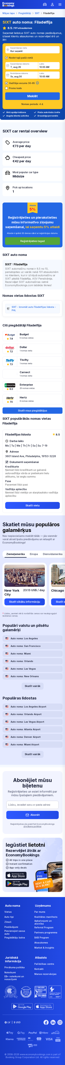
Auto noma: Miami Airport (25, 744)
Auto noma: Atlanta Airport (26, 729)
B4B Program (41, 937)
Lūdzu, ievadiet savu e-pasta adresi (29, 804)
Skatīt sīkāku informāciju (24, 601)
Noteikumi (10, 972)
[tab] (15, 554)
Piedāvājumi (11, 927)
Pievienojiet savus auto (14, 932)
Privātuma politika (14, 967)
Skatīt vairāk (32, 686)
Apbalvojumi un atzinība (43, 922)
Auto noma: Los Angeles (24, 638)
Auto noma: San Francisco (26, 646)
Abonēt (35, 814)
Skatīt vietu (33, 505)
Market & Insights (44, 947)
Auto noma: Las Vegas (23, 668)
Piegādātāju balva (14, 937)
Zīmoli (7, 922)
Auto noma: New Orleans (25, 676)
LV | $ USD (14, 1022)
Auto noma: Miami (21, 653)
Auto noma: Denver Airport (26, 737)
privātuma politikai (32, 826)
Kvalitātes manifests (45, 917)
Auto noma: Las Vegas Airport (27, 721)
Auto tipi (9, 917)
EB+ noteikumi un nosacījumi (14, 978)
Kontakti (39, 969)
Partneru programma (45, 932)
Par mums (39, 911)
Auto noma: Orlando (22, 661)
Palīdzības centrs (44, 964)
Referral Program (43, 927)
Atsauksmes (41, 942)
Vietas (8, 911)
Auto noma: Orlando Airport (26, 714)
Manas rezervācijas (45, 974)
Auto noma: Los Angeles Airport (28, 706)
